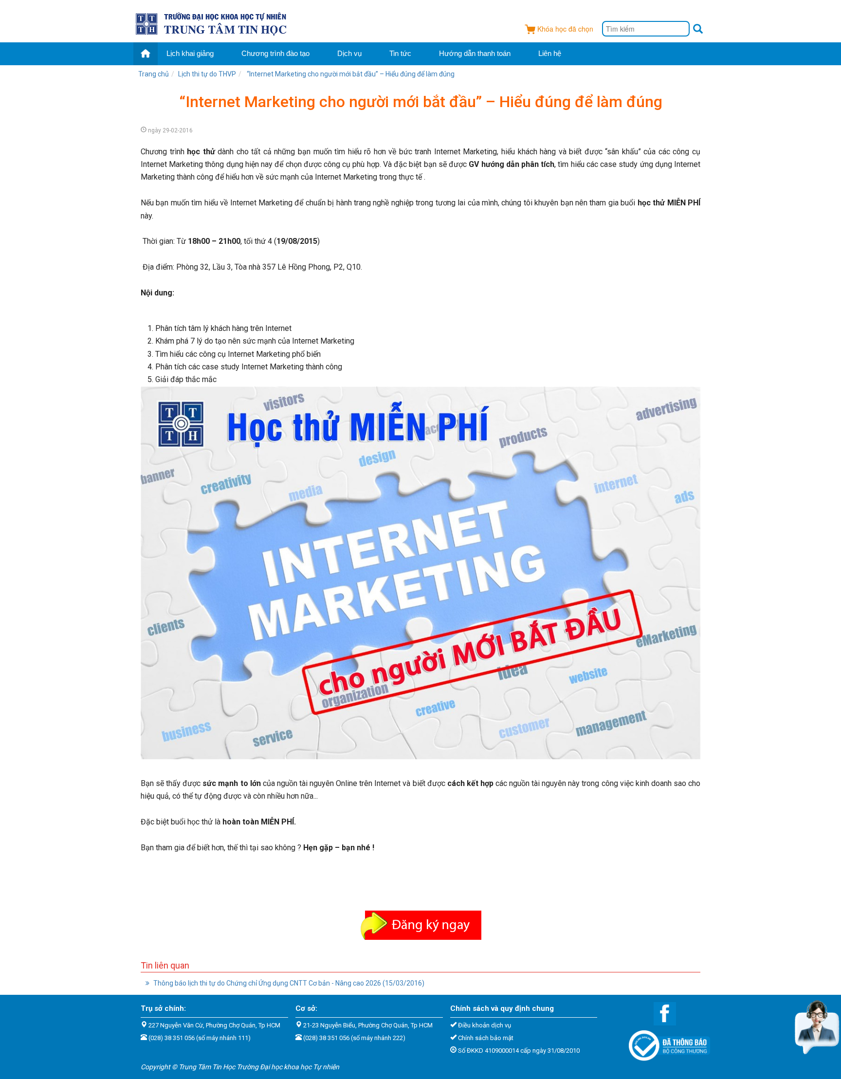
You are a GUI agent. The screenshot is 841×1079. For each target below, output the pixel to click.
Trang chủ (153, 74)
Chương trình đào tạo (275, 53)
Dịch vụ (349, 53)
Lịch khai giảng (190, 53)
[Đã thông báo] (664, 1042)
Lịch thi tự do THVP (207, 74)
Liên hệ (549, 53)
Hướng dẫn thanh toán (475, 53)
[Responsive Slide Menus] (212, 22)
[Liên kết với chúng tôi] (660, 1013)
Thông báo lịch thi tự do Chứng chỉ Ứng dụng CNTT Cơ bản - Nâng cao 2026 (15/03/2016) (288, 983)
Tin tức (400, 53)
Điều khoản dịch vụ (484, 1025)
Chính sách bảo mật (485, 1038)
